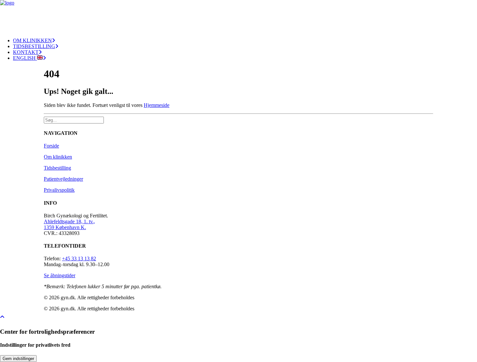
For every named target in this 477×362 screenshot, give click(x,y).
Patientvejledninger (63, 179)
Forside (51, 146)
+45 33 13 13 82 (79, 258)
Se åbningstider (59, 275)
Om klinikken (32, 40)
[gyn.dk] (238, 16)
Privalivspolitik (59, 190)
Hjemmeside (156, 105)
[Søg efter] (74, 120)
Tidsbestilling (34, 46)
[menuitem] (245, 41)
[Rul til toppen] (6, 316)
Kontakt (26, 52)
